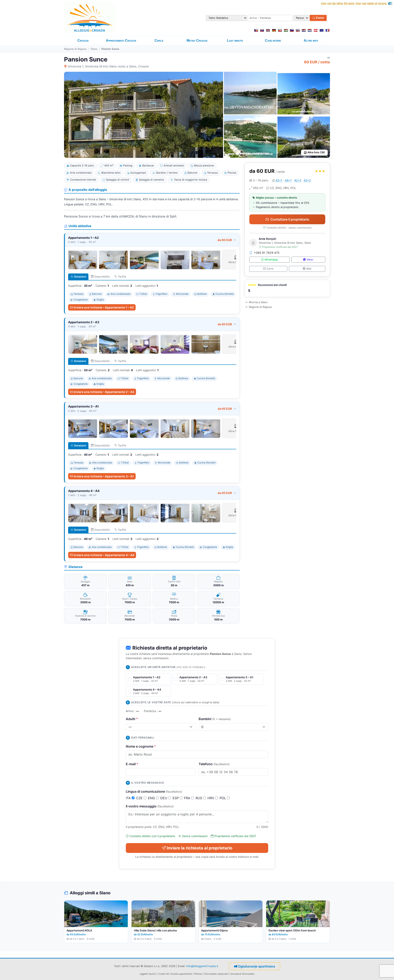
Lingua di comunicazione (154, 791)
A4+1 (288, 180)
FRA (187, 798)
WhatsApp (271, 259)
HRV (211, 798)
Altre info (311, 40)
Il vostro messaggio (150, 806)
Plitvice (198, 973)
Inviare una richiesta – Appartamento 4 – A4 (104, 555)
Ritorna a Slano (258, 302)
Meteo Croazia (197, 40)
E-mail (132, 764)
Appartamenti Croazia (121, 40)
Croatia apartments (181, 973)
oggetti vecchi (148, 973)
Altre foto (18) (316, 152)
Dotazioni (80, 276)
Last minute (235, 40)
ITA (129, 798)
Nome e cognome (141, 746)
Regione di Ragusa (75, 48)
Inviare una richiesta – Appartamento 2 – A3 (104, 392)
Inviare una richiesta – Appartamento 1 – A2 (104, 307)
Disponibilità (102, 276)
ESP (176, 798)
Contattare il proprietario (289, 219)
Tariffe (122, 276)
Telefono (214, 764)
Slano (94, 48)
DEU (164, 798)
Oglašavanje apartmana (256, 966)
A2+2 (297, 180)
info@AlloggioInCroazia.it (202, 966)
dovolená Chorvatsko (242, 973)
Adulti (132, 719)
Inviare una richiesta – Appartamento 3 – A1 (104, 476)
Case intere (273, 40)
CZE (140, 798)
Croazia (83, 40)
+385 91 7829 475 (266, 252)
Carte (270, 268)
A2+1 (279, 180)
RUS (199, 798)
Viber (310, 259)
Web (309, 268)
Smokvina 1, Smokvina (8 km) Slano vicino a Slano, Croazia (108, 66)
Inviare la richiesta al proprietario (199, 848)
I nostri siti (163, 973)
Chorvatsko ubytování (216, 973)
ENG (152, 798)
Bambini (215, 719)
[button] (287, 288)
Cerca (319, 17)
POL (223, 798)
